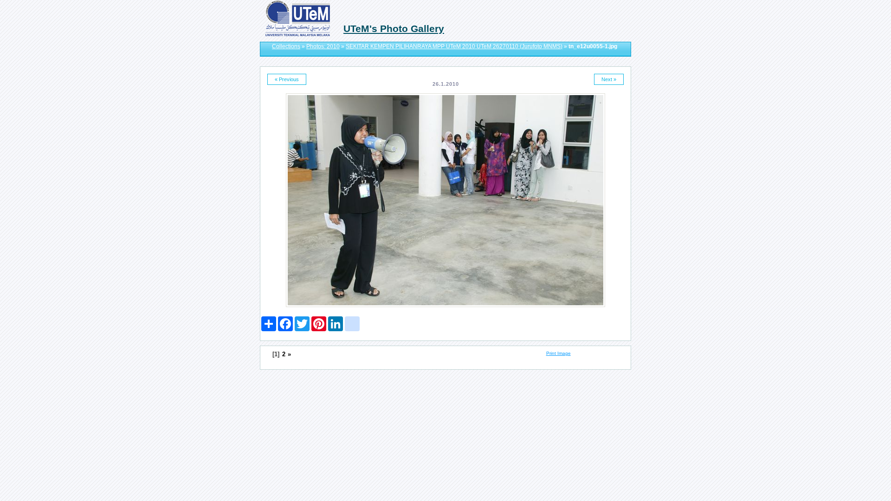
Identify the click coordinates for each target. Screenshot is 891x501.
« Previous (287, 79)
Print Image (558, 353)
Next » (608, 79)
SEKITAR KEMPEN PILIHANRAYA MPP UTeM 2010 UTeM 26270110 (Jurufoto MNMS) (454, 46)
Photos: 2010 (323, 46)
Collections (286, 46)
